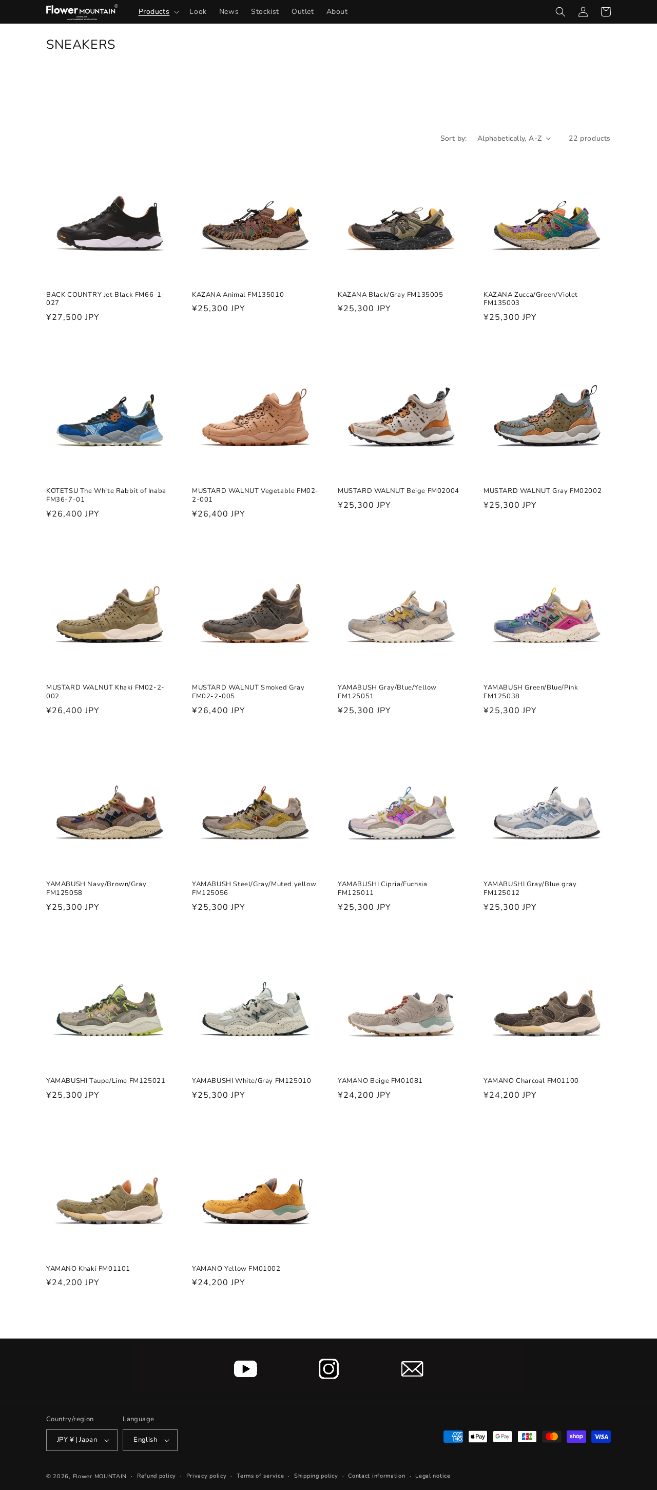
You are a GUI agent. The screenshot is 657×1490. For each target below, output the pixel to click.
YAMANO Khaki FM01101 (88, 1269)
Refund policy (156, 1476)
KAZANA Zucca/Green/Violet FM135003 (531, 299)
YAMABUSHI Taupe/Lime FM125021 (105, 1081)
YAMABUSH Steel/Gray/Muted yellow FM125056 (254, 888)
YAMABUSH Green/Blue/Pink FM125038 (531, 692)
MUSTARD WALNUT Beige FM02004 (398, 491)
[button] (158, 12)
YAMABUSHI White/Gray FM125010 (251, 1081)
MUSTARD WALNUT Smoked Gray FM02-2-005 (248, 692)
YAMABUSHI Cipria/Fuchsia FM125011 (382, 888)
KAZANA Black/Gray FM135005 (390, 295)
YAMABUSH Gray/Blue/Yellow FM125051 (387, 692)
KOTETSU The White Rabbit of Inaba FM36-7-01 (106, 495)
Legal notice (432, 1476)
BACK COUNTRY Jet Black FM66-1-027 (105, 299)
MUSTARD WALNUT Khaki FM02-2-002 (105, 692)
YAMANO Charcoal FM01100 (531, 1081)
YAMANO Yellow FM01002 (236, 1269)
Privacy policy (206, 1476)
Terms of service (260, 1476)
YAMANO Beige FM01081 (380, 1081)
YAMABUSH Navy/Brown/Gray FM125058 (96, 888)
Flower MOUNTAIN (100, 1476)
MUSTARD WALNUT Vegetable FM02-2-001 (255, 495)
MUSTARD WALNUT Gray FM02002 (543, 491)
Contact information (376, 1476)
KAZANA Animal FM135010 (238, 295)
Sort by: (453, 138)
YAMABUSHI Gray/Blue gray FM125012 (530, 888)
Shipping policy (316, 1476)
